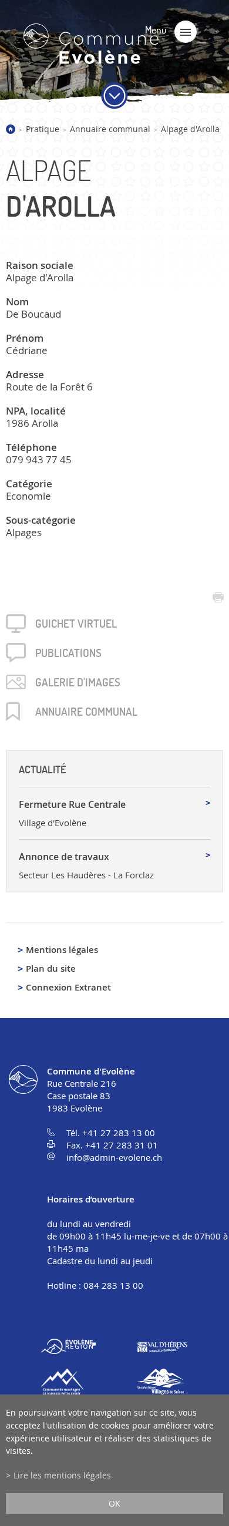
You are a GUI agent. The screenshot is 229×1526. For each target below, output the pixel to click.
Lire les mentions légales (62, 1475)
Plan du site (51, 968)
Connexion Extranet (68, 987)
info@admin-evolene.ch (114, 1157)
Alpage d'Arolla (190, 128)
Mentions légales (62, 950)
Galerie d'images (77, 682)
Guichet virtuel (76, 624)
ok (114, 1503)
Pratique (42, 128)
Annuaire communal (110, 128)
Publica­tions (68, 653)
